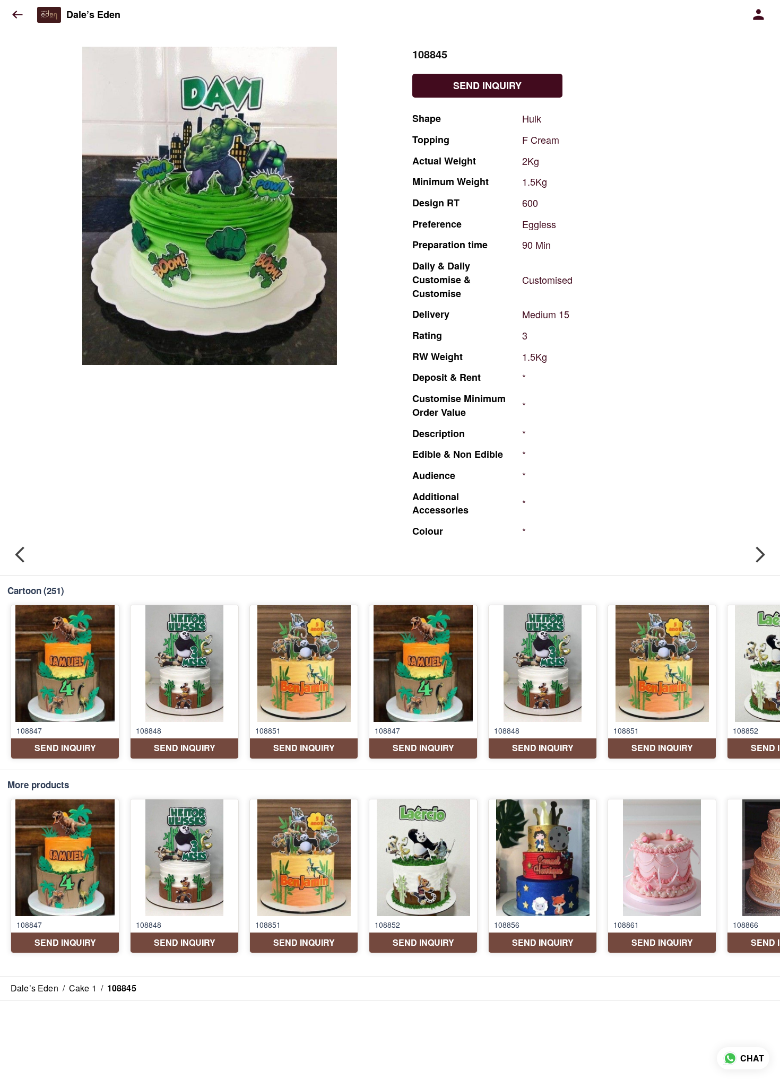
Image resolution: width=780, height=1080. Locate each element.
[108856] (542, 876)
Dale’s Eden (93, 15)
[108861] (662, 876)
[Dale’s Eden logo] (49, 15)
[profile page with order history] (758, 14)
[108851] (303, 681)
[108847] (65, 681)
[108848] (184, 681)
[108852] (423, 876)
